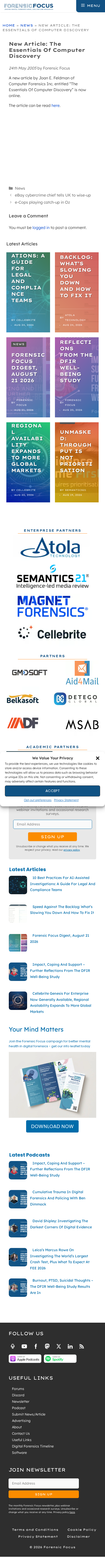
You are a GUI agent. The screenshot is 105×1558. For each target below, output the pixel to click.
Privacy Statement (66, 800)
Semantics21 (75, 490)
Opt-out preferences (38, 800)
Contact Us (21, 1433)
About (17, 1427)
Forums (18, 1389)
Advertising (21, 1420)
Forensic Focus (24, 402)
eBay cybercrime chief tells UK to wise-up (53, 195)
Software (19, 1452)
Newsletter (20, 1401)
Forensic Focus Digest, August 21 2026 (28, 367)
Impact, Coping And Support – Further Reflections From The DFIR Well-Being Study (76, 342)
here (56, 105)
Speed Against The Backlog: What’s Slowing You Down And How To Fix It (76, 266)
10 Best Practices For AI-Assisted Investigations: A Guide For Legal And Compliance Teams (28, 262)
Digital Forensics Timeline (33, 1446)
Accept (52, 790)
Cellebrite (26, 320)
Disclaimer (78, 1536)
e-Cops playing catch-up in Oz (42, 202)
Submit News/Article (28, 1414)
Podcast (18, 1408)
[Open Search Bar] (72, 5)
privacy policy (71, 849)
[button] (97, 758)
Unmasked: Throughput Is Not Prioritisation (76, 451)
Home (8, 25)
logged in (41, 227)
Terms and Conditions (35, 1529)
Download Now (52, 1126)
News (26, 25)
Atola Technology (75, 317)
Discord (18, 1395)
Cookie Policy (81, 1529)
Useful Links (22, 1440)
